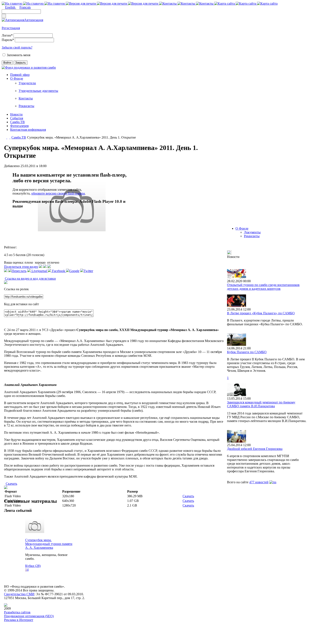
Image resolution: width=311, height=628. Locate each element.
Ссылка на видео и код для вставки (30, 278)
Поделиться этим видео (21, 266)
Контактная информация (28, 129)
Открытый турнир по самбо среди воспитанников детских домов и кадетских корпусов (263, 286)
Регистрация (11, 28)
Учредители (27, 83)
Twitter (88, 271)
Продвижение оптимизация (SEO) (29, 616)
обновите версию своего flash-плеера (58, 193)
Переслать (19, 271)
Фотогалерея (19, 126)
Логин (7, 35)
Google (74, 271)
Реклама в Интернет (18, 620)
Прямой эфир (20, 74)
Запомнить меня (18, 55)
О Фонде (16, 78)
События (16, 118)
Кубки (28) (33, 566)
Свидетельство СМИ (19, 594)
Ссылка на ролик (16, 289)
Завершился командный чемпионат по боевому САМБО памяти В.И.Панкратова (261, 404)
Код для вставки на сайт (21, 304)
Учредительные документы (38, 91)
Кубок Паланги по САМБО (247, 352)
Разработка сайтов (17, 612)
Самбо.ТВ (17, 122)
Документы (252, 232)
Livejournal (39, 271)
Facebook (58, 271)
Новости (16, 114)
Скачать (11, 483)
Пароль (8, 40)
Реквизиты (26, 106)
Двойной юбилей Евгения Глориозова (254, 449)
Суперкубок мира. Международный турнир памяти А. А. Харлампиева (48, 543)
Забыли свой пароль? (17, 47)
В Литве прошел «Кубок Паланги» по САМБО (261, 313)
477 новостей (258, 482)
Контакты (26, 98)
